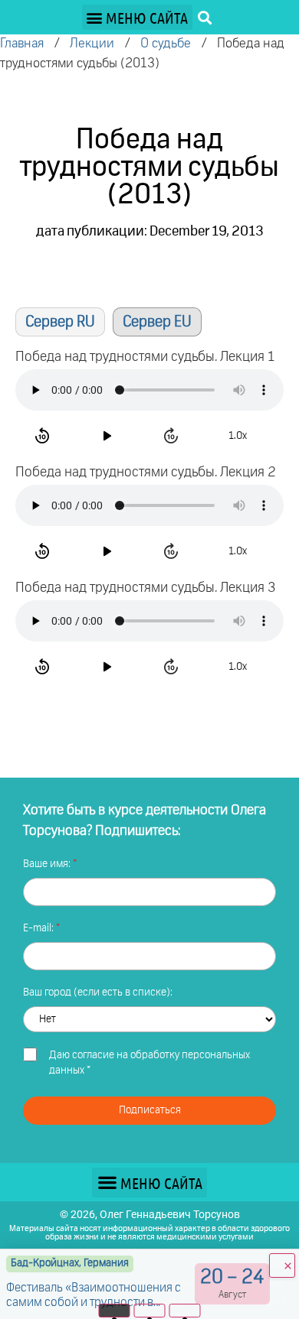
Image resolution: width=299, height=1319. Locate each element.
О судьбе (165, 43)
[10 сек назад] (44, 436)
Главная (22, 43)
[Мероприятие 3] (185, 1310)
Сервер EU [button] (157, 322)
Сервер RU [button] (60, 322)
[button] (137, 17)
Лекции (92, 43)
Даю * (149, 1063)
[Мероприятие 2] (150, 1310)
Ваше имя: (48, 864)
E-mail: (39, 928)
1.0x (237, 435)
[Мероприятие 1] (114, 1310)
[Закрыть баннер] (282, 1265)
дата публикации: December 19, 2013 (150, 232)
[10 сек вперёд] (173, 436)
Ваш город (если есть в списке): (97, 992)
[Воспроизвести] (109, 436)
